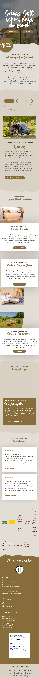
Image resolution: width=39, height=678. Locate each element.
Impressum (11, 670)
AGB (29, 670)
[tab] (9, 101)
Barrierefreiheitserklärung (19, 676)
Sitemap (28, 673)
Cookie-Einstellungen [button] (15, 673)
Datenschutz (21, 670)
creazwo (26, 666)
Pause (33, 378)
